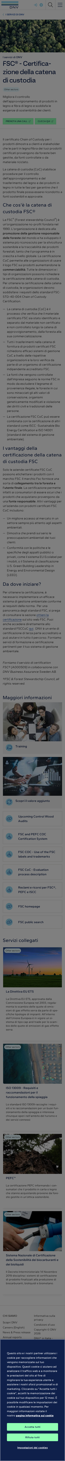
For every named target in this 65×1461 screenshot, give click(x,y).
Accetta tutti (33, 1426)
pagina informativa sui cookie (35, 1415)
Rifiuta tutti (32, 1437)
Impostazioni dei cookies (32, 1447)
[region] (32, 1400)
